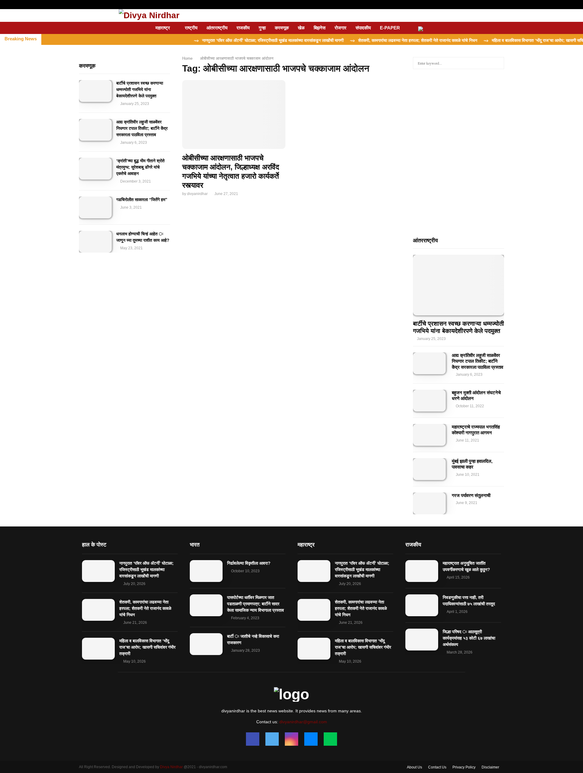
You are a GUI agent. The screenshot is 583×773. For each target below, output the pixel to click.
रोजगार (340, 27)
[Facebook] (252, 739)
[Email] (311, 739)
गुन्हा (262, 27)
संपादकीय (363, 27)
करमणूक (282, 27)
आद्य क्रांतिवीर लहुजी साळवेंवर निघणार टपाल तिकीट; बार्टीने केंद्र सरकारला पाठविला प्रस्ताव (142, 128)
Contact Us (437, 767)
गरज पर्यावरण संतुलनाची (471, 495)
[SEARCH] (498, 63)
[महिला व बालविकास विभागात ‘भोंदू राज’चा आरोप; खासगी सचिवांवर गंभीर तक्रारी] (98, 649)
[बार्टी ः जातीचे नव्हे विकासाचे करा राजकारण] (206, 644)
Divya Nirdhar (171, 767)
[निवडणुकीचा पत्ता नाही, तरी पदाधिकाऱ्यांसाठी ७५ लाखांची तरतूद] (421, 605)
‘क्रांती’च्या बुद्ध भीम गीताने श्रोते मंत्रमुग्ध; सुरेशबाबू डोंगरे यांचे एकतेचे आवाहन (140, 167)
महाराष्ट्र (162, 27)
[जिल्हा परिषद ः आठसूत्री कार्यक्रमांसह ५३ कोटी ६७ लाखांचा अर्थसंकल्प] (421, 639)
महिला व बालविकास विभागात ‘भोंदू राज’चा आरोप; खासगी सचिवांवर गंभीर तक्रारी (147, 647)
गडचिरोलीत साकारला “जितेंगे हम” (141, 199)
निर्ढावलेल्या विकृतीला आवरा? (249, 563)
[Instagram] (291, 739)
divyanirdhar (197, 194)
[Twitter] (272, 739)
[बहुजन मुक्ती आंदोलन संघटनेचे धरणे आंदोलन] (429, 401)
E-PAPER (390, 27)
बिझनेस (320, 27)
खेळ (301, 27)
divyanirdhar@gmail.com (303, 721)
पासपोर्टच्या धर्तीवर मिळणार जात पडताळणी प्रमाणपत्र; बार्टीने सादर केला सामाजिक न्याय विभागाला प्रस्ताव (255, 604)
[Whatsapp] (330, 739)
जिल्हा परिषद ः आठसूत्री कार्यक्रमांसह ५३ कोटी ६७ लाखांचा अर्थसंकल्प (469, 638)
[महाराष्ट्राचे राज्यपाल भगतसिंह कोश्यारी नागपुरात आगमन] (429, 435)
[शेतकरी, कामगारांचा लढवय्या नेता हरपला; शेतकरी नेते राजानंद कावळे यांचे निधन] (98, 610)
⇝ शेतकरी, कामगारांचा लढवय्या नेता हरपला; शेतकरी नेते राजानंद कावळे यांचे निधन (394, 40)
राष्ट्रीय (191, 27)
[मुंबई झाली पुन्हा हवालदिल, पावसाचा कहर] (429, 469)
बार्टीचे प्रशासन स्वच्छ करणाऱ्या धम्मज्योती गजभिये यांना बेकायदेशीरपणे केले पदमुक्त (139, 89)
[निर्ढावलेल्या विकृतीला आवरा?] (206, 571)
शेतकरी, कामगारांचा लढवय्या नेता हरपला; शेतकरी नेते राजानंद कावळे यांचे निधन (145, 608)
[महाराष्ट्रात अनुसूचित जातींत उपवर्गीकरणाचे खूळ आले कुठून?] (421, 571)
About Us (414, 767)
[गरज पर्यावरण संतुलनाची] (429, 503)
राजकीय (243, 27)
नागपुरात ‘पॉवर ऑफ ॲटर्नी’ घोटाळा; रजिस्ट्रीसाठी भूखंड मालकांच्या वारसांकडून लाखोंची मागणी (146, 569)
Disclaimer (490, 767)
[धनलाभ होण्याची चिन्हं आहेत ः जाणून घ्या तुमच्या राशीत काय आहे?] (95, 242)
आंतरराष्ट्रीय (216, 27)
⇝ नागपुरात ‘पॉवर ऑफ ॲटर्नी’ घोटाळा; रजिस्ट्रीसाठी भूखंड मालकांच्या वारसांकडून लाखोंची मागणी (250, 40)
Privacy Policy (464, 767)
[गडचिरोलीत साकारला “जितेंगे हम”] (95, 207)
